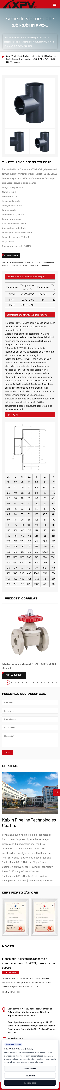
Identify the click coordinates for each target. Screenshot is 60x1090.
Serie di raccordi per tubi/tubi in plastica (38, 56)
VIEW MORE (14, 675)
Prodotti (14, 37)
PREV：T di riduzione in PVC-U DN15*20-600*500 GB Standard (28, 262)
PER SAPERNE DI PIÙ (40, 987)
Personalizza (30, 1069)
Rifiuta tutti (30, 1076)
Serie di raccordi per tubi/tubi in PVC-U (31, 41)
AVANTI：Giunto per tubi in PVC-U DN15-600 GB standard (25, 265)
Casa (6, 37)
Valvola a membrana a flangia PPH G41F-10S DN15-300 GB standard (29, 665)
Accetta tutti (30, 1083)
